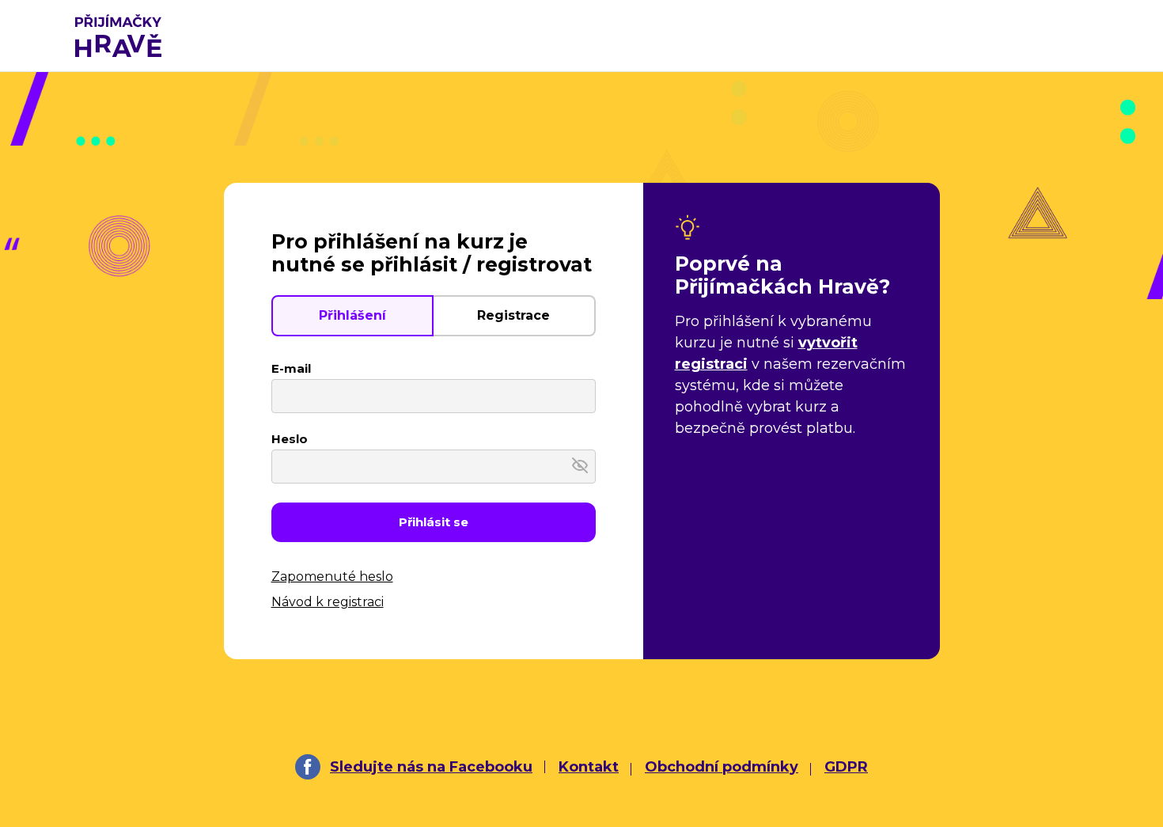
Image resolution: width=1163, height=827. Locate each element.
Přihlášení (352, 315)
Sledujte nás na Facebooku (431, 767)
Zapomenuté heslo (332, 576)
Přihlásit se (433, 521)
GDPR (846, 767)
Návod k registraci (327, 601)
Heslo (289, 439)
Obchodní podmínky (721, 767)
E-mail (291, 369)
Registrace (513, 315)
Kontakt (589, 767)
